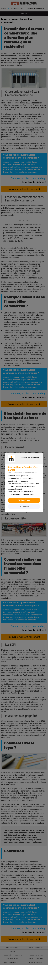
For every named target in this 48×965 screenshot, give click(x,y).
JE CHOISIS (24, 506)
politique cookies (27, 494)
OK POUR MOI (24, 500)
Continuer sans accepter (23, 460)
